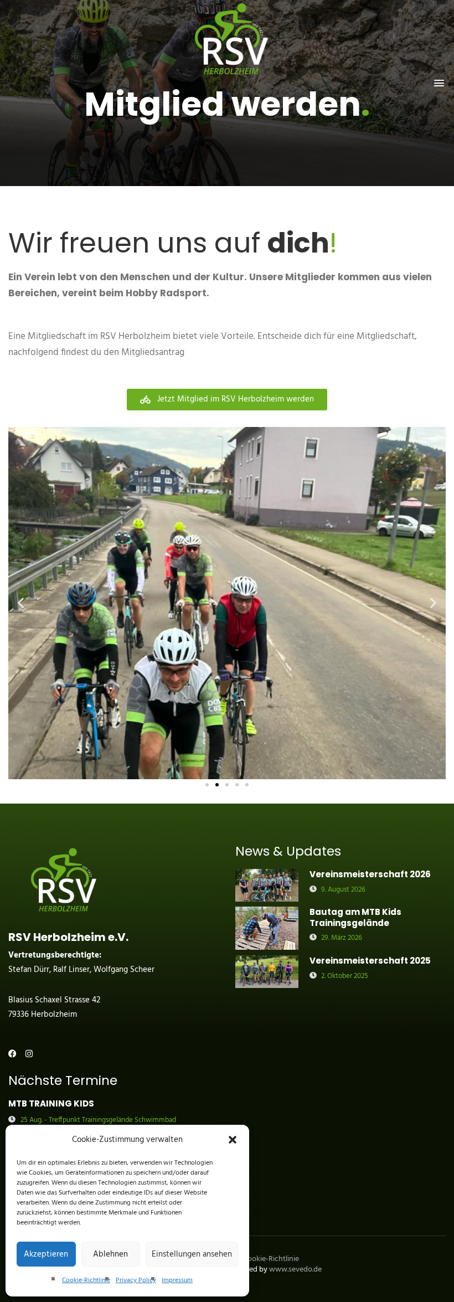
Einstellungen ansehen (192, 1254)
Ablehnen (110, 1254)
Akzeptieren (46, 1254)
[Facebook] (12, 1053)
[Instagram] (29, 1053)
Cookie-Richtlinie (86, 1280)
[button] (232, 1139)
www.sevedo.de (295, 1269)
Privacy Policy (136, 1280)
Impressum (177, 1280)
